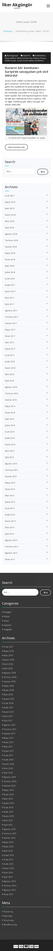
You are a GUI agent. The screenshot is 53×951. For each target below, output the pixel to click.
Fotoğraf (7, 612)
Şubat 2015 (10, 502)
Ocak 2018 (10, 278)
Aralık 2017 (10, 285)
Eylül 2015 (9, 457)
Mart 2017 (9, 342)
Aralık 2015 (10, 438)
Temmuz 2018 (11, 240)
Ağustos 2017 (11, 310)
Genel (6, 621)
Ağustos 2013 (11, 553)
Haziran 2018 (11, 246)
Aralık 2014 (10, 514)
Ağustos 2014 (11, 540)
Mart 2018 (9, 266)
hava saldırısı (10, 58)
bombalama (40, 55)
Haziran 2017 (11, 323)
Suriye (13, 60)
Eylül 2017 (9, 304)
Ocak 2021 (10, 195)
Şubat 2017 (10, 348)
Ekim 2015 (9, 451)
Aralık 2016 (10, 361)
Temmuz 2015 (11, 470)
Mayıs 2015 (10, 482)
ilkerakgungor (12, 55)
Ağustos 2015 (11, 463)
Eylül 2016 (9, 380)
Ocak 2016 (10, 431)
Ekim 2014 (9, 527)
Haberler (26, 55)
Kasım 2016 (10, 368)
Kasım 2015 (10, 444)
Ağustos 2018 (11, 234)
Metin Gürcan (23, 58)
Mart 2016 (9, 419)
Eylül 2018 (9, 227)
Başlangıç (7, 31)
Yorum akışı (9, 920)
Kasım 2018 (10, 215)
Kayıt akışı (8, 916)
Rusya (43, 58)
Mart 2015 (9, 495)
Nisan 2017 (10, 336)
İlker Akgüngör (17, 4)
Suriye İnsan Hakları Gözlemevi (30, 60)
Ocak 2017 (10, 355)
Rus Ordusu (34, 58)
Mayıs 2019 (10, 202)
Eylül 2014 (9, 534)
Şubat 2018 (10, 272)
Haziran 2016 (11, 400)
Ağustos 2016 (11, 387)
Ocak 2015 (10, 508)
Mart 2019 (9, 208)
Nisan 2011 (10, 559)
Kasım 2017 (10, 291)
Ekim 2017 (9, 297)
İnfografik (8, 629)
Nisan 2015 (10, 489)
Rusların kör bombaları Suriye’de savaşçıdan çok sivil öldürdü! (26, 71)
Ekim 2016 (9, 374)
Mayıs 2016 (10, 406)
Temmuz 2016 (11, 393)
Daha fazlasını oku (16, 147)
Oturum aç (8, 911)
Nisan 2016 (10, 412)
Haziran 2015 (11, 476)
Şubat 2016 (10, 425)
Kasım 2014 (10, 521)
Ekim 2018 (9, 221)
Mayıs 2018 (10, 253)
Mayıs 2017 (10, 329)
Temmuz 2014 (11, 546)
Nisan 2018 (10, 259)
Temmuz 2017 (11, 317)
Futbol (6, 616)
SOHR (7, 60)
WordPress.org (10, 924)
